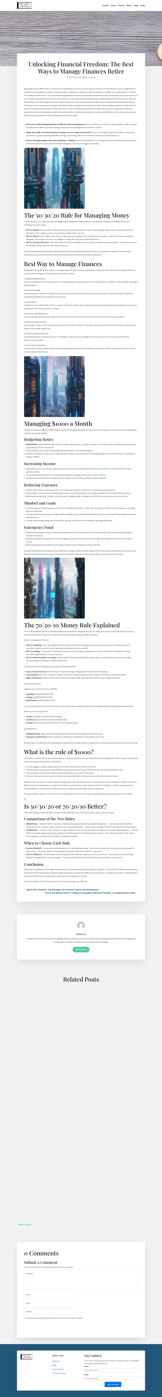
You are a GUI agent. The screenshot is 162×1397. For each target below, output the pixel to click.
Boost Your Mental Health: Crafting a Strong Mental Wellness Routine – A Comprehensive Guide (65, 1202)
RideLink (104, 493)
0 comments (91, 77)
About (129, 5)
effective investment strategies (47, 308)
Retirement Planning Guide (62, 794)
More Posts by (81, 949)
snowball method (74, 317)
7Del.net (83, 881)
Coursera (94, 475)
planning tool (102, 337)
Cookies (105, 5)
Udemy (103, 475)
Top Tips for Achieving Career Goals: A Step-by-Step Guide (47, 1173)
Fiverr (108, 469)
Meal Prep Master (83, 490)
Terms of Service (59, 1373)
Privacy (121, 5)
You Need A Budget (85, 450)
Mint (104, 282)
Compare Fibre (122, 496)
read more (23, 1077)
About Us (56, 1361)
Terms (113, 5)
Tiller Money (98, 508)
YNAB (111, 282)
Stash (77, 520)
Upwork (99, 469)
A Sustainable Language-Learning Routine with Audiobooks (47, 1070)
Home (143, 5)
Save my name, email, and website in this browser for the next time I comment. (55, 1318)
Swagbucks (102, 478)
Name (86, 1366)
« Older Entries (24, 1224)
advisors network (122, 348)
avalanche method (94, 317)
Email (86, 1375)
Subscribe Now (113, 1384)
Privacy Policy (58, 1369)
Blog (136, 5)
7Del (70, 77)
